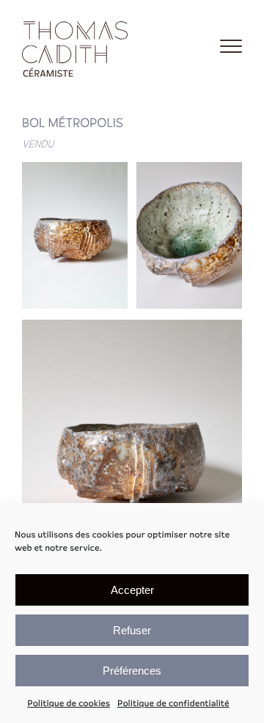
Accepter (132, 590)
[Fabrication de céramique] (77, 46)
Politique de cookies (68, 704)
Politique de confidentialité (173, 704)
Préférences (132, 670)
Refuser (132, 630)
